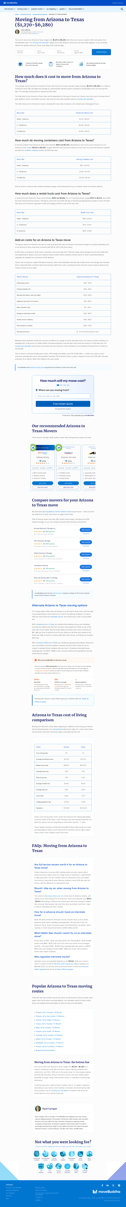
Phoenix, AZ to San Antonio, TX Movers (50, 1016)
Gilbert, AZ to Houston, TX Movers (48, 1039)
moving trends (58, 729)
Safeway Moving (42, 457)
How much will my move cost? (63, 380)
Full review (86, 533)
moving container (43, 643)
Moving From (20, 50)
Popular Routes (37, 9)
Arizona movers (57, 593)
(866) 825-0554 (94, 487)
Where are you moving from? (54, 390)
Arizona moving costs (37, 367)
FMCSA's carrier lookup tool (64, 964)
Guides (62, 9)
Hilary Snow (35, 33)
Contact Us (39, 1197)
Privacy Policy (40, 1187)
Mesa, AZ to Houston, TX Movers (48, 1028)
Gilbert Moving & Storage (43, 553)
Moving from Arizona (40, 14)
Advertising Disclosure (117, 2)
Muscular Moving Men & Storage (45, 578)
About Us (9, 1196)
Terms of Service (41, 1190)
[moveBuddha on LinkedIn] (108, 1185)
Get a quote (86, 530)
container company (31, 150)
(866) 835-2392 (68, 487)
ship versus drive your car (54, 896)
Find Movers (8, 9)
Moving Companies (12, 1190)
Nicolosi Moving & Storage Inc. (45, 528)
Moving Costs (22, 9)
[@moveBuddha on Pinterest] (119, 1185)
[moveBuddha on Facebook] (102, 1185)
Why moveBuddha (75, 9)
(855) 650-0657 (43, 487)
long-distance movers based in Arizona (59, 512)
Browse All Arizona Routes (45, 1050)
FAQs (7, 1198)
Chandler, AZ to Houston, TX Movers (49, 1035)
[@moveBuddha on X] (113, 1185)
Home (17, 14)
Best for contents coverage (94, 447)
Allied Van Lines (94, 457)
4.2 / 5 (99, 463)
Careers (38, 1200)
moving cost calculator (41, 43)
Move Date (76, 50)
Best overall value (42, 448)
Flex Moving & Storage (42, 541)
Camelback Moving (41, 565)
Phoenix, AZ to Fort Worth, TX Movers (49, 1046)
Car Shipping (51, 9)
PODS (54, 643)
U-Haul (50, 624)
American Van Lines (68, 457)
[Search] (121, 9)
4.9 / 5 (47, 463)
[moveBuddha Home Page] (10, 3)
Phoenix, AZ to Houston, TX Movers (49, 1012)
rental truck (41, 624)
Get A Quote (42, 483)
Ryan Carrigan (25, 30)
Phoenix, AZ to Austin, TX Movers (48, 1031)
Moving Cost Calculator (13, 1187)
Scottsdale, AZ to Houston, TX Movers (49, 1043)
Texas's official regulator (64, 969)
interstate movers (57, 617)
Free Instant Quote (63, 403)
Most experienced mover (68, 447)
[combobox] (63, 396)
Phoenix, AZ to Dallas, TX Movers (48, 1020)
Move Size (59, 50)
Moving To (39, 50)
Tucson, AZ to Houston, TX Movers (48, 1024)
